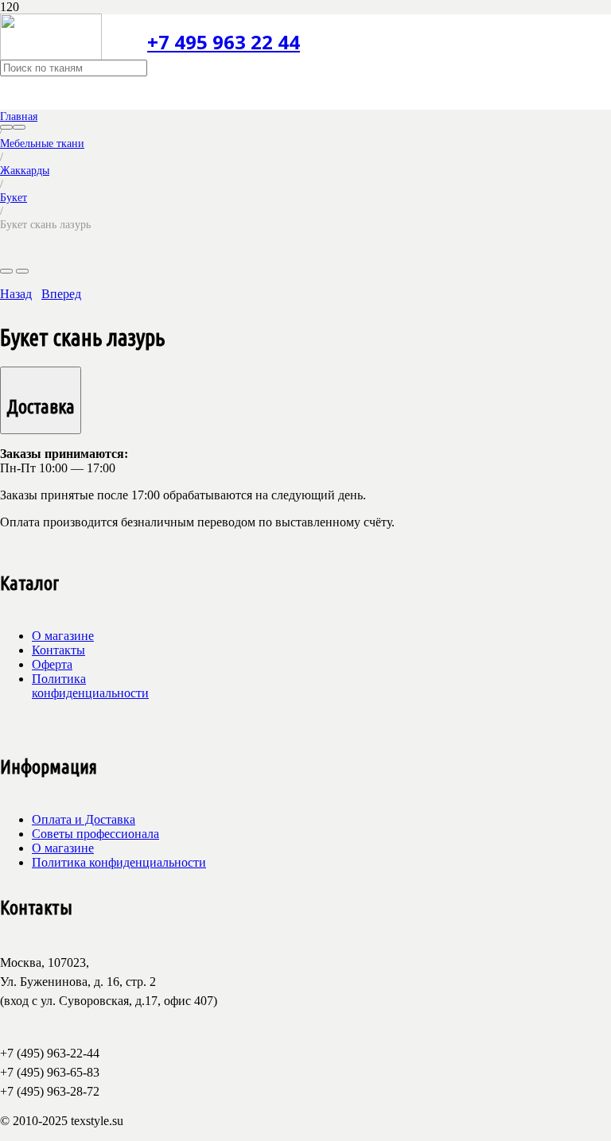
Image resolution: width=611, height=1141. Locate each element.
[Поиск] (6, 127)
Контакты (58, 650)
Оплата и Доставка (83, 819)
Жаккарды (24, 170)
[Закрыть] (19, 127)
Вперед (61, 294)
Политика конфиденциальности (90, 686)
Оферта (52, 664)
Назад (16, 294)
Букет (13, 197)
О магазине (63, 635)
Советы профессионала (95, 833)
